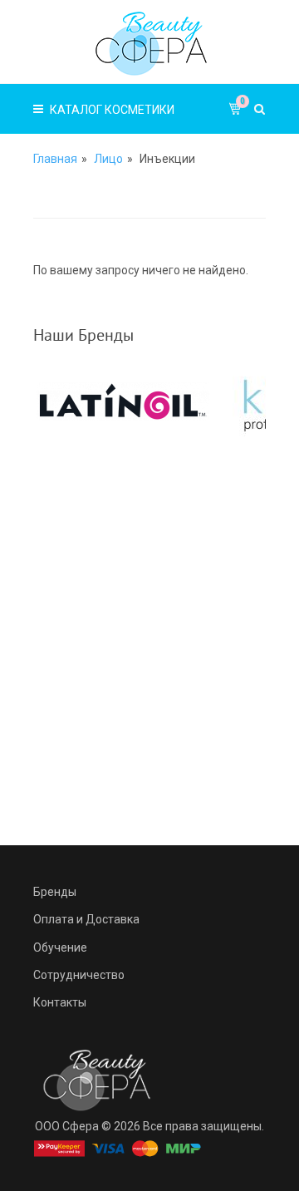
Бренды (54, 892)
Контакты (59, 1002)
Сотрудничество (79, 975)
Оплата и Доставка (86, 919)
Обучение (60, 947)
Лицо (108, 158)
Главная (55, 158)
